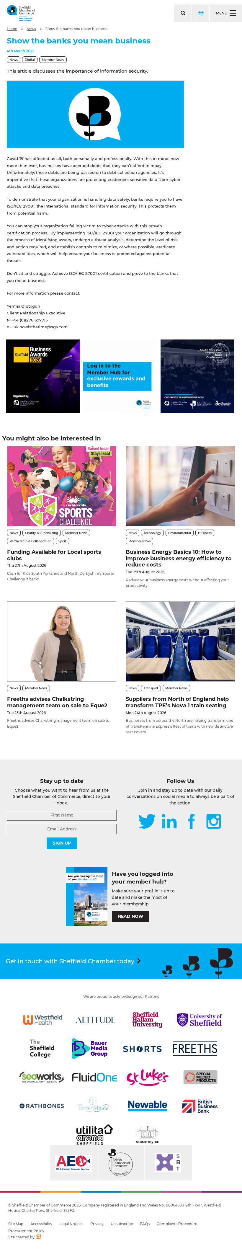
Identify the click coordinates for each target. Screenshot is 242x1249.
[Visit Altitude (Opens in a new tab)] (95, 1020)
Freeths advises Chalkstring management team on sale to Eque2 (57, 702)
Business (205, 533)
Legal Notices (71, 1224)
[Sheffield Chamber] (21, 13)
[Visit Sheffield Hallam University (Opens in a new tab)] (147, 1020)
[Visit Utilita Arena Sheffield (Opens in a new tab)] (94, 1134)
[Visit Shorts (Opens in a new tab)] (142, 1048)
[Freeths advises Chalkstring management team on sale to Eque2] (61, 641)
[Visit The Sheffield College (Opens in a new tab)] (42, 1048)
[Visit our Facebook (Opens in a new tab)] (191, 822)
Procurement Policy (26, 1231)
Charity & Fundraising (41, 533)
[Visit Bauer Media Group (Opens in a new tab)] (89, 1048)
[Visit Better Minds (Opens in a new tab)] (94, 1106)
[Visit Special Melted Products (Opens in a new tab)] (200, 1077)
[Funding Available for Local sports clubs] (61, 486)
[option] (95, 114)
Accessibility (41, 1224)
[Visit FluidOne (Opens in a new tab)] (94, 1077)
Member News (53, 60)
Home (12, 29)
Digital (30, 60)
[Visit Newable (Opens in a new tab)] (147, 1106)
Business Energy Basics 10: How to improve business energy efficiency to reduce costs (179, 558)
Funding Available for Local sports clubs (54, 555)
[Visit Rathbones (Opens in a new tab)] (41, 1106)
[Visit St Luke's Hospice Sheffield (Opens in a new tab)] (147, 1077)
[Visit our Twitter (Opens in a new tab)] (147, 822)
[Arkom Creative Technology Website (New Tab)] (38, 1237)
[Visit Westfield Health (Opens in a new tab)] (42, 1020)
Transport (151, 688)
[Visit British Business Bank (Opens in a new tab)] (200, 1106)
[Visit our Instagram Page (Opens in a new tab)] (213, 822)
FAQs (145, 1224)
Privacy (97, 1224)
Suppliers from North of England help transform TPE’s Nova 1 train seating (177, 702)
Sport (62, 541)
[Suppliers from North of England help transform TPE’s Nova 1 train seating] (180, 641)
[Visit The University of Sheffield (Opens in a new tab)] (199, 1020)
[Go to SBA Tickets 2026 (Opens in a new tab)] (43, 411)
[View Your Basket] (200, 13)
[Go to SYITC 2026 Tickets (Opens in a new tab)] (197, 411)
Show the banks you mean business (76, 29)
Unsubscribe (122, 1224)
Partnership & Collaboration (30, 541)
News (31, 29)
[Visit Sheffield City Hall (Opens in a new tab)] (147, 1134)
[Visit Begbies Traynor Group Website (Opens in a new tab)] (120, 1163)
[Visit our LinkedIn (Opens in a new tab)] (169, 822)
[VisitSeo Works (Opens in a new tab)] (41, 1077)
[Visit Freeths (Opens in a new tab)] (195, 1048)
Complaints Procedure (177, 1224)
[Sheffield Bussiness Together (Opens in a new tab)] (168, 1163)
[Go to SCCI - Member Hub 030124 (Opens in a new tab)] (120, 411)
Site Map (15, 1224)
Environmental (179, 533)
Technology (152, 533)
